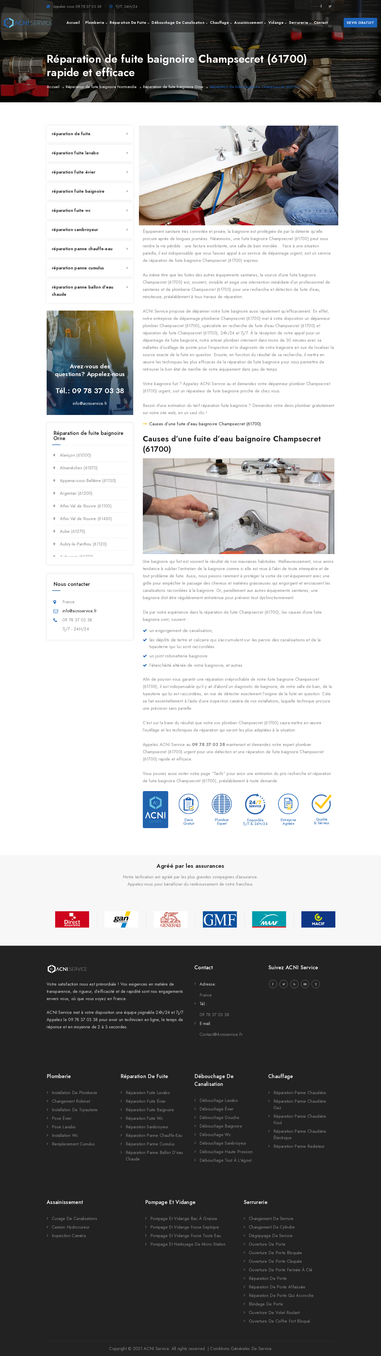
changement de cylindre (272, 1227)
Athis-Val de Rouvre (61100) (86, 506)
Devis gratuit (360, 22)
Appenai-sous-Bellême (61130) (88, 481)
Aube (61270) (73, 531)
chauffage (219, 22)
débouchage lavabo (219, 1100)
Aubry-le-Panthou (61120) (83, 544)
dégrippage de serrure (271, 1236)
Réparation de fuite (144, 1076)
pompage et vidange (170, 1202)
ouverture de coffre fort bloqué (279, 1321)
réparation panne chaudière (299, 1093)
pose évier (62, 1118)
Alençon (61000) (75, 455)
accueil (73, 22)
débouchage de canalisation (178, 22)
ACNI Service (156, 1349)
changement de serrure (271, 1219)
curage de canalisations (74, 1219)
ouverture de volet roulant (274, 1313)
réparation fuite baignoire (78, 191)
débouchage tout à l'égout (226, 1160)
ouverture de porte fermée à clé (280, 1270)
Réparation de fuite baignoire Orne (173, 87)
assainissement (248, 22)
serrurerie (298, 22)
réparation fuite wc (71, 210)
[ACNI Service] (28, 23)
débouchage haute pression (226, 1152)
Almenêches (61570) (79, 468)
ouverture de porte (267, 1244)
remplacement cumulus (73, 1144)
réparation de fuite (128, 22)
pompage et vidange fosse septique (184, 1227)
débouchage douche (219, 1118)
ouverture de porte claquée (275, 1261)
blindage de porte (266, 1304)
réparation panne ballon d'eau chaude (83, 290)
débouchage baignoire (221, 1126)
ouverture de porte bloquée (275, 1253)
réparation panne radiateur (299, 1146)
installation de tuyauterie (75, 1110)
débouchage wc (215, 1135)
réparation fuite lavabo (75, 153)
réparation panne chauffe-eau (82, 249)
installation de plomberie (74, 1093)
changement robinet (71, 1101)
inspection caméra (69, 1236)
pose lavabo (64, 1127)
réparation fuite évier (74, 172)
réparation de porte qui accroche (281, 1295)
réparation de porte (268, 1278)
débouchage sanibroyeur (223, 1143)
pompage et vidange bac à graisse (183, 1219)
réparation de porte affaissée (277, 1287)
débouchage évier (217, 1109)
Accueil (53, 87)
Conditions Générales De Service (241, 1349)
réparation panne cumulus (78, 268)
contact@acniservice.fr (221, 1034)
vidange (276, 22)
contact (321, 22)
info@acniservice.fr (90, 403)
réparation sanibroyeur (75, 230)
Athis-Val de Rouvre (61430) (86, 519)
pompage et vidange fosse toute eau (185, 1236)
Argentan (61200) (76, 493)
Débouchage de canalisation (214, 1080)
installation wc (65, 1135)
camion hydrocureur (70, 1227)
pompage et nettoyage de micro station (187, 1244)
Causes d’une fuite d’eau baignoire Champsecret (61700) (205, 424)
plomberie (94, 22)
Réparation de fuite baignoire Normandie (101, 87)
